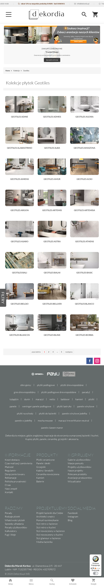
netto (52, 399)
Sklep (10, 584)
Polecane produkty (77, 474)
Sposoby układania (14, 523)
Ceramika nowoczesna (47, 474)
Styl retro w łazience (47, 523)
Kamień (40, 477)
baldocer (65, 399)
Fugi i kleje (10, 534)
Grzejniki (41, 466)
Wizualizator (74, 481)
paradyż (86, 392)
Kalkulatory (11, 531)
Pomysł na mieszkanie (47, 520)
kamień (79, 399)
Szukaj (52, 584)
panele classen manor (52, 427)
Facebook (73, 513)
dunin (27, 399)
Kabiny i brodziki (44, 470)
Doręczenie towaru (15, 474)
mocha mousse (45, 420)
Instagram (73, 516)
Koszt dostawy (12, 459)
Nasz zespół (11, 488)
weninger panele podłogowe (36, 406)
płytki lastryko (64, 406)
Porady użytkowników (16, 527)
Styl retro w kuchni (46, 527)
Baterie (40, 481)
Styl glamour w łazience (48, 538)
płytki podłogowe (46, 385)
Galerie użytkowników (79, 459)
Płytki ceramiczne (45, 459)
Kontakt (9, 492)
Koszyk (93, 584)
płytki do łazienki (47, 413)
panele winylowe (85, 406)
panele (13, 406)
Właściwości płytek (15, 520)
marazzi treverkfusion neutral (73, 420)
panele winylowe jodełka (74, 413)
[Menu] (8, 14)
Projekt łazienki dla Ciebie (49, 513)
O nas (8, 484)
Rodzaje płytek (12, 516)
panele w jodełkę (23, 420)
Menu (31, 584)
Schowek (72, 584)
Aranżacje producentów (80, 477)
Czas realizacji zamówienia (18, 463)
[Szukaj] (84, 14)
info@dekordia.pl (74, 4)
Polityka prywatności (15, 481)
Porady (8, 513)
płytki (91, 399)
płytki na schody (25, 413)
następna (68, 352)
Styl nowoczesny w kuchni (49, 534)
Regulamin (10, 470)
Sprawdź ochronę (52, 60)
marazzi (40, 399)
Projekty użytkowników (79, 466)
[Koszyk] (95, 14)
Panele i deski (43, 463)
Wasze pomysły (76, 463)
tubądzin (14, 399)
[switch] (95, 573)
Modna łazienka (44, 541)
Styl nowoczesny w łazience (50, 531)
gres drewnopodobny (25, 392)
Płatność (9, 466)
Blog (70, 520)
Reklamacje (10, 477)
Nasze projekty (75, 470)
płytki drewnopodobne (72, 385)
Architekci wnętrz (45, 516)
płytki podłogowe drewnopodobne (58, 392)
